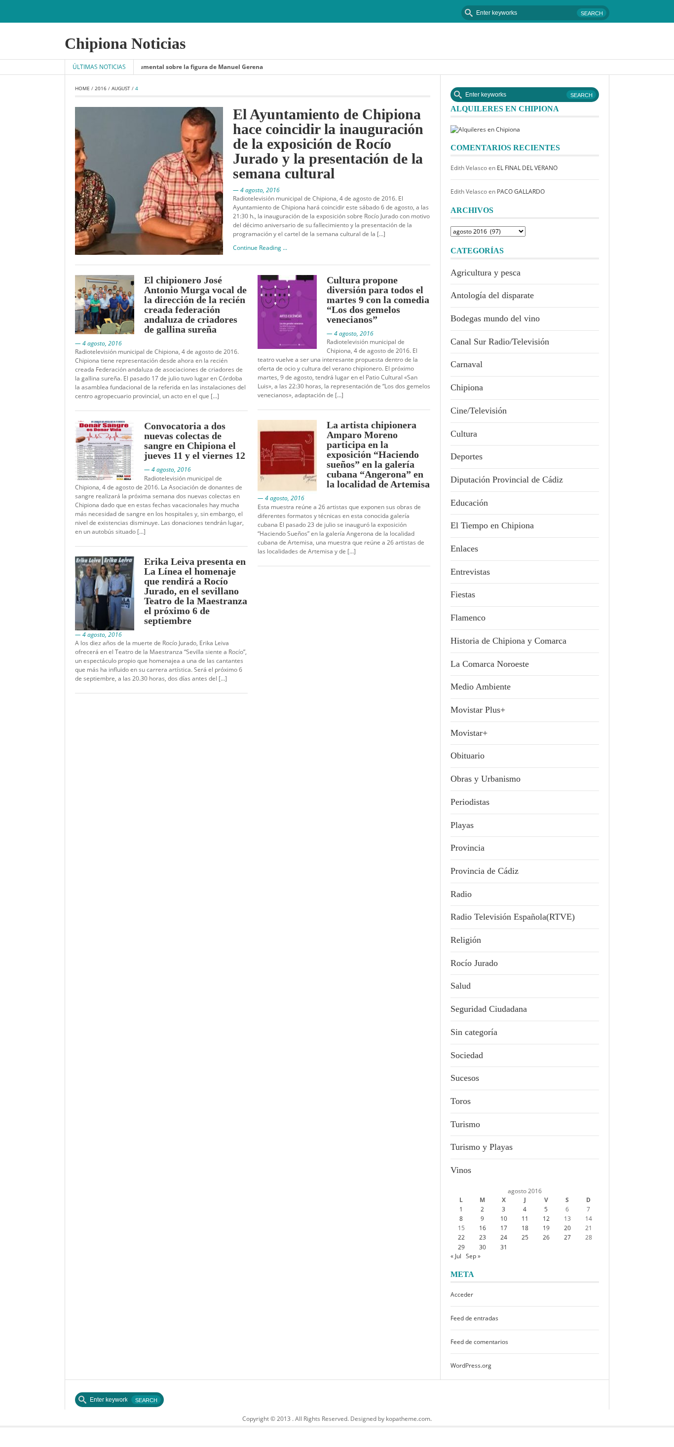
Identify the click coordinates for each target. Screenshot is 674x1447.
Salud (460, 986)
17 (503, 1228)
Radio (461, 894)
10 (503, 1218)
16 (482, 1228)
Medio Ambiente (480, 686)
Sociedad (466, 1055)
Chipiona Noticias (125, 43)
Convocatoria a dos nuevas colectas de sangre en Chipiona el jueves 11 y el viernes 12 (194, 440)
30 (482, 1247)
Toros (460, 1101)
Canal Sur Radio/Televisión (499, 341)
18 (525, 1228)
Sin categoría (473, 1032)
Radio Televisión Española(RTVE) (512, 917)
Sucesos (464, 1078)
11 (525, 1218)
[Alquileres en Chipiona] (485, 129)
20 (567, 1228)
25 (525, 1237)
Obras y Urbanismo (485, 779)
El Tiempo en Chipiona (492, 525)
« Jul (455, 1256)
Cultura (463, 434)
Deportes (466, 456)
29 (461, 1247)
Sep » (473, 1256)
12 (546, 1218)
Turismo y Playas (481, 1147)
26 (546, 1237)
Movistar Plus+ (477, 710)
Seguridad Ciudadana (488, 1009)
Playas (462, 825)
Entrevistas (470, 572)
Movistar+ (468, 733)
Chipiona (466, 387)
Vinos (460, 1170)
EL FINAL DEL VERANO (527, 168)
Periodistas (469, 802)
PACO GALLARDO (521, 191)
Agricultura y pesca (485, 272)
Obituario (467, 755)
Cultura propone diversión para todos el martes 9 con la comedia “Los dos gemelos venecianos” (378, 300)
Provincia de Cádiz (484, 871)
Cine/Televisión (478, 410)
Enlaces (464, 548)
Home (82, 88)
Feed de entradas (474, 1318)
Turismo (465, 1124)
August (121, 88)
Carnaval (466, 364)
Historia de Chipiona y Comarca (508, 641)
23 (482, 1237)
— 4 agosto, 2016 (256, 190)
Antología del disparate (492, 295)
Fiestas (462, 594)
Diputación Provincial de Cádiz (506, 479)
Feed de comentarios (479, 1342)
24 (503, 1237)
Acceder (461, 1294)
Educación (469, 503)
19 (546, 1228)
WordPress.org (470, 1365)
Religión (465, 940)
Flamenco (468, 617)
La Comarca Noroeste (489, 664)
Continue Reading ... (260, 247)
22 (461, 1237)
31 (503, 1247)
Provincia (467, 848)
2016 (101, 88)
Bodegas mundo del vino (495, 318)
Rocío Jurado (474, 963)
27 (567, 1237)
